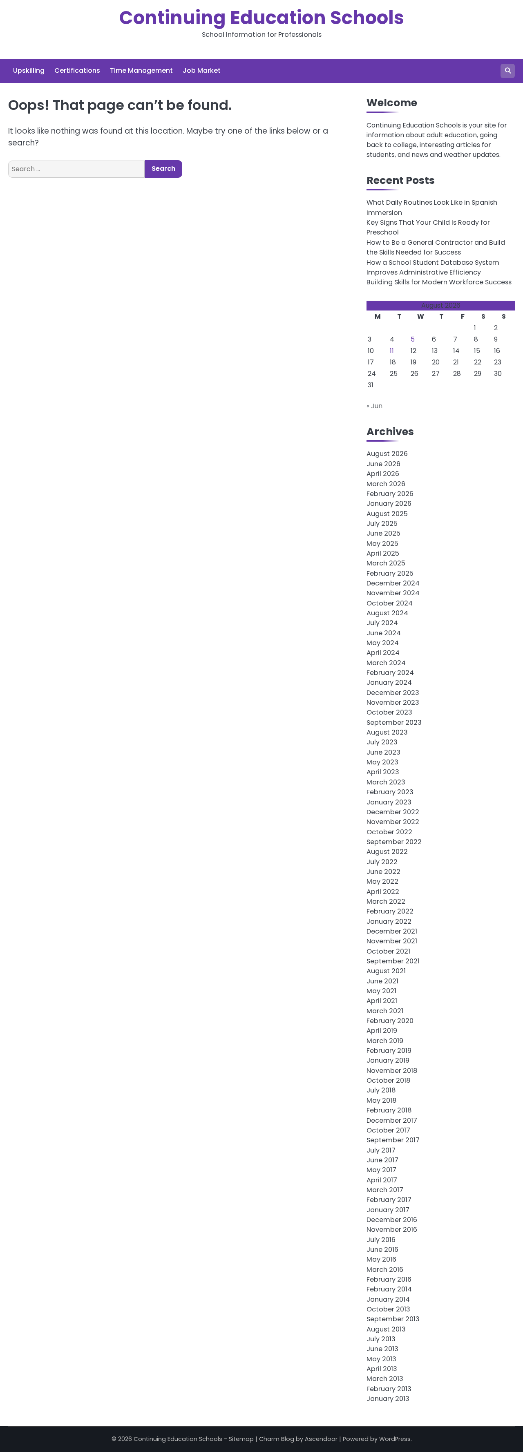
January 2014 (388, 1299)
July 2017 (381, 1150)
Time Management (141, 70)
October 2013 (388, 1309)
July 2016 (381, 1239)
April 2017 (382, 1180)
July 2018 (381, 1090)
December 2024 (393, 583)
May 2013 (381, 1359)
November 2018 (392, 1070)
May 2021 (381, 991)
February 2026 (390, 493)
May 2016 (381, 1259)
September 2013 (393, 1319)
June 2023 (383, 752)
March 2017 (385, 1190)
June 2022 (383, 871)
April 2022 (383, 891)
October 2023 (389, 712)
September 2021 (393, 961)
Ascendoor (321, 1439)
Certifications (77, 70)
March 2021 (385, 1011)
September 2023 (394, 722)
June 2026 (383, 464)
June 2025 (383, 533)
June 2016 (382, 1249)
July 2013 (381, 1339)
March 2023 (386, 782)
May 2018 (381, 1100)
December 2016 (392, 1219)
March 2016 (385, 1269)
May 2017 (381, 1170)
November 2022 (393, 822)
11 (392, 350)
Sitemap (241, 1439)
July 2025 (382, 523)
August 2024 (387, 613)
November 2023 (393, 702)
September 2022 (394, 842)
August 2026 (387, 453)
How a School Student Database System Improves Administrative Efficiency (433, 267)
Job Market (202, 70)
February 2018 (389, 1110)
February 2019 (389, 1050)
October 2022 (389, 832)
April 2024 (383, 652)
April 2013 (382, 1369)
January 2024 (389, 682)
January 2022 (389, 921)
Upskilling (29, 70)
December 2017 (392, 1120)
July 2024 (382, 623)
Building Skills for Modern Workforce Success (439, 282)
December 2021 (392, 931)
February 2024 (390, 672)
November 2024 (393, 593)
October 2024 (390, 603)
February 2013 (389, 1389)
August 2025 (387, 513)
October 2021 (388, 951)
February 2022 (390, 911)
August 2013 (386, 1329)
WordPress (395, 1439)
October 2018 (388, 1080)
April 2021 (382, 1000)
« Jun (374, 406)
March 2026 (386, 484)
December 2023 (393, 692)
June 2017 (382, 1160)
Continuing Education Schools (261, 18)
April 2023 (383, 772)
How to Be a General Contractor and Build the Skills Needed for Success (436, 247)
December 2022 (393, 812)
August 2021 (386, 971)
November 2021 (392, 941)
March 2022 (386, 901)
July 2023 (382, 742)
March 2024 (386, 663)
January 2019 (388, 1060)
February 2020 (390, 1020)
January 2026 (389, 503)
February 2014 (389, 1289)
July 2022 (382, 862)
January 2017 (388, 1210)
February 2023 (390, 792)
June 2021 (382, 981)
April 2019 (382, 1030)
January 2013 (388, 1398)
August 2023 (387, 732)
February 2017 (389, 1199)
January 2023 (389, 802)
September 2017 (393, 1140)
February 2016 (389, 1279)
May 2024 (383, 643)
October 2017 (388, 1130)
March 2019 (385, 1040)
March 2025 (386, 563)
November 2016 (392, 1229)
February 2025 (390, 573)
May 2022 (382, 881)
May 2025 (382, 543)
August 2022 (387, 851)
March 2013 (385, 1378)
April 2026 (383, 473)
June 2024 (384, 633)
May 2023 (382, 762)
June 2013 (382, 1349)
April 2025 (383, 553)
